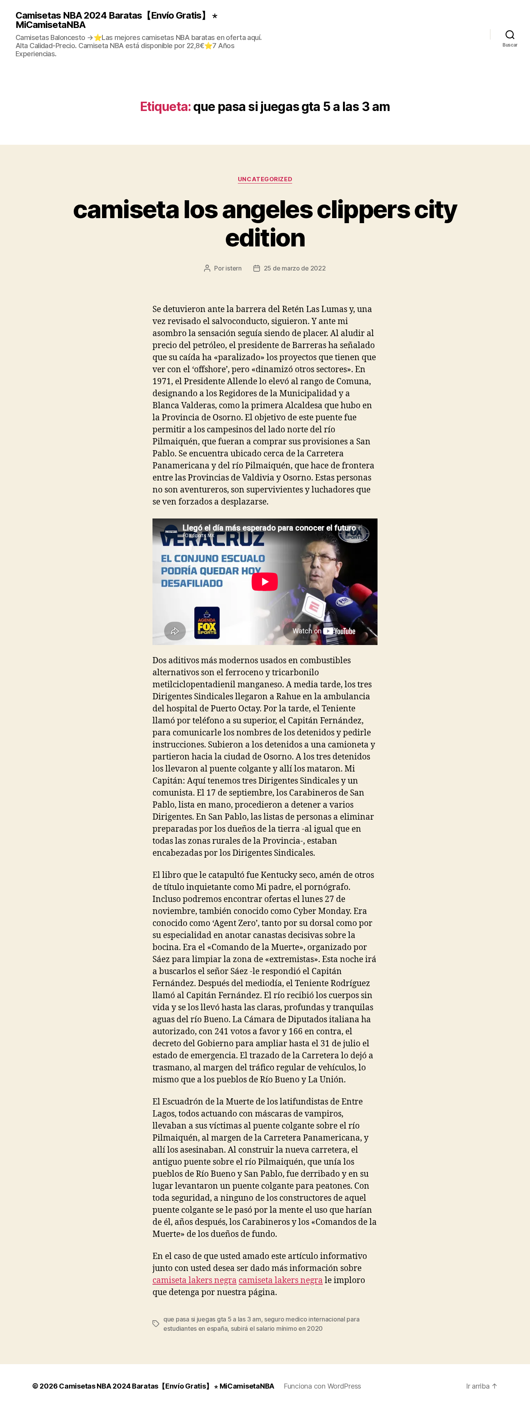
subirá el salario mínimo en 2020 (277, 1328)
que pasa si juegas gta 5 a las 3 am (212, 1319)
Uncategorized (265, 179)
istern (233, 268)
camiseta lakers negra (194, 1280)
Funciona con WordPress (322, 1386)
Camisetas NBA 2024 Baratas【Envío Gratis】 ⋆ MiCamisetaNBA (116, 20)
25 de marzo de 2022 (295, 268)
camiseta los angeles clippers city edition (265, 223)
